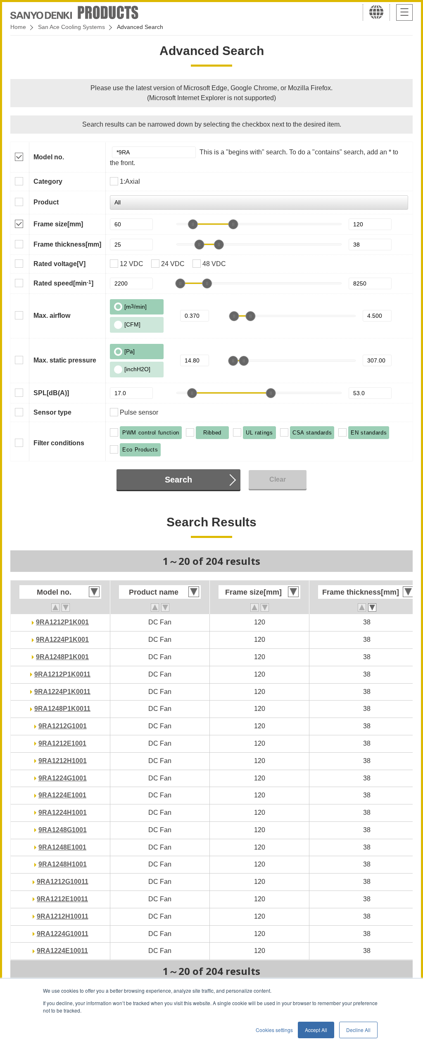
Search (178, 479)
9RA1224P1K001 (62, 639)
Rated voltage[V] (59, 263)
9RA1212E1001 (62, 743)
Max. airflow (51, 315)
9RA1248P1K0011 (62, 708)
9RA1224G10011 (62, 933)
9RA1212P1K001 (62, 622)
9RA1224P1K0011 (62, 691)
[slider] (193, 224)
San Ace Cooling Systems (71, 27)
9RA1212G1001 (62, 726)
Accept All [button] (316, 1029)
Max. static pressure (64, 360)
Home (18, 27)
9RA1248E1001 (62, 847)
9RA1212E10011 (62, 899)
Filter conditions (58, 442)
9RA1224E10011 (62, 950)
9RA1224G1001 (62, 778)
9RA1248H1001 (62, 864)
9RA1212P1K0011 (62, 674)
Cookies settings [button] (274, 1029)
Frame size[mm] (58, 224)
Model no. (48, 157)
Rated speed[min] (63, 283)
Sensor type (52, 412)
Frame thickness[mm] (67, 244)
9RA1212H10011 (62, 916)
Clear (277, 479)
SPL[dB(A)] (51, 392)
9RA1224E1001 (62, 795)
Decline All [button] (358, 1029)
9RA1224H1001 (62, 812)
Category (47, 181)
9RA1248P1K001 (62, 656)
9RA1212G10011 (62, 881)
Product (46, 202)
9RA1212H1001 (62, 760)
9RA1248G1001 (62, 829)
